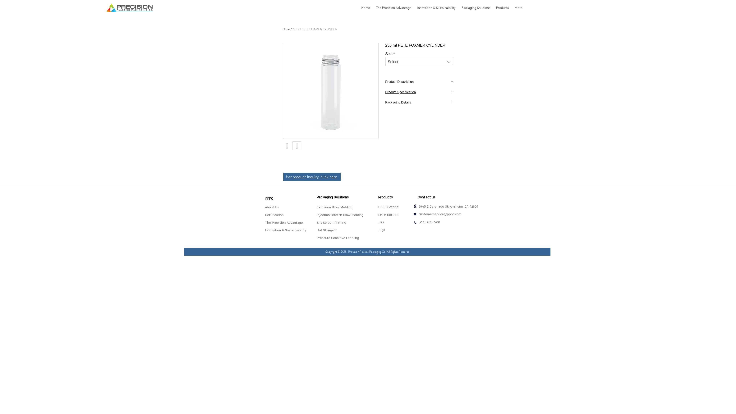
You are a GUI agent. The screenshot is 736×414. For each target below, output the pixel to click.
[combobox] (419, 62)
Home (286, 29)
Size (390, 54)
